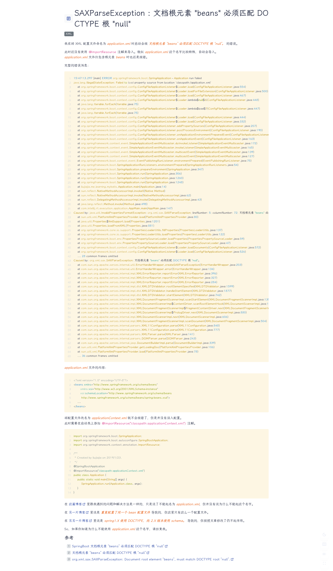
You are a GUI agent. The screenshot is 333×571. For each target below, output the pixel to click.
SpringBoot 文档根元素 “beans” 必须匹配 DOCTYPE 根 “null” (118, 546)
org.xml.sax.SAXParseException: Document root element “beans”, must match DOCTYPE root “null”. (151, 559)
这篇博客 (75, 504)
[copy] (264, 76)
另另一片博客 (78, 521)
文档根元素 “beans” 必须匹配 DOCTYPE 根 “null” (109, 553)
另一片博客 (77, 512)
